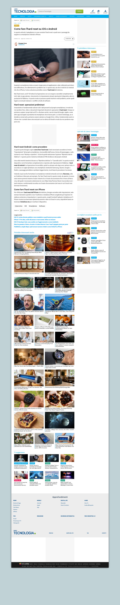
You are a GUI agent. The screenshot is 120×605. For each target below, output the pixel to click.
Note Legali (29, 566)
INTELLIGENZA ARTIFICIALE (21, 463)
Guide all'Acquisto (88, 505)
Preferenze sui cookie (47, 566)
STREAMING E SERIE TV (40, 16)
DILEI (76, 564)
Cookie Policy (39, 566)
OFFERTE (72, 16)
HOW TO (51, 16)
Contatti (104, 533)
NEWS (15, 16)
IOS (25, 206)
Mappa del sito (70, 533)
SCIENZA (48, 463)
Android (39, 503)
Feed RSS (51, 533)
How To (86, 503)
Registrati (92, 12)
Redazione (40, 516)
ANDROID (22, 16)
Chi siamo (24, 566)
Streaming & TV (17, 520)
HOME (15, 23)
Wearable (63, 503)
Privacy (34, 566)
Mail (98, 12)
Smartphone (33, 206)
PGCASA (58, 564)
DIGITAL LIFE (17, 480)
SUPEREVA (98, 564)
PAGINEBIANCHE (64, 564)
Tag (88, 533)
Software (42, 206)
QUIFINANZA (86, 564)
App (38, 507)
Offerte (15, 511)
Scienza (15, 509)
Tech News (16, 507)
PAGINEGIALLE (41, 564)
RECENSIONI (80, 16)
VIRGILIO (36, 564)
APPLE (29, 16)
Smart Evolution (65, 505)
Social (14, 518)
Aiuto (54, 566)
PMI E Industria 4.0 (89, 516)
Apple (38, 505)
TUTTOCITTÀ (71, 564)
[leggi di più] (73, 44)
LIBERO (31, 564)
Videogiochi (16, 523)
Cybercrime (18, 206)
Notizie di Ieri (16, 505)
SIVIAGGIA (80, 564)
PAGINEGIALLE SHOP (50, 564)
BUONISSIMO (92, 564)
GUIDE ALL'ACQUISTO (61, 16)
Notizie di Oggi (17, 503)
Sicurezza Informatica (67, 516)
